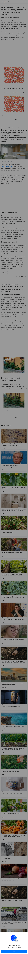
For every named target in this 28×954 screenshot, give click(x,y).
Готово (14, 951)
